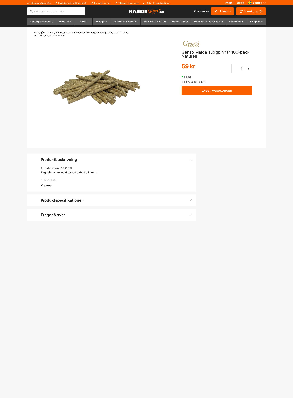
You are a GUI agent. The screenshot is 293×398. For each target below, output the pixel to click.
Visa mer (47, 185)
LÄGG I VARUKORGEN (217, 90)
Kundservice (201, 11)
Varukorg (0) (253, 11)
